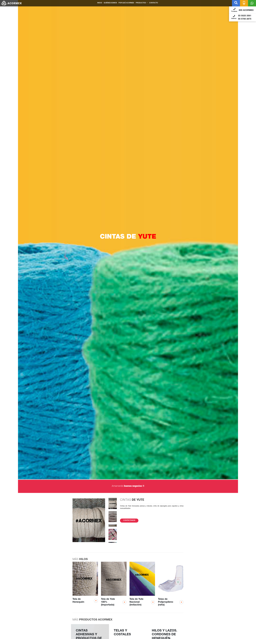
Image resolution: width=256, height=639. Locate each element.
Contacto (153, 3)
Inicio (99, 3)
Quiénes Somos (110, 3)
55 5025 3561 (244, 16)
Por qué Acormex (126, 3)
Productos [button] (141, 3)
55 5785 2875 (244, 19)
